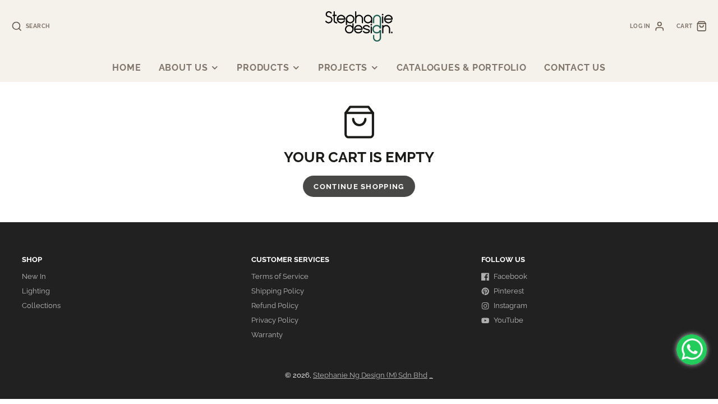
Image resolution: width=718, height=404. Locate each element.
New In (34, 276)
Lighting (36, 291)
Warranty (267, 334)
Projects (342, 67)
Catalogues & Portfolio (462, 67)
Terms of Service (280, 276)
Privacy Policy (274, 320)
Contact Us (575, 67)
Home (126, 67)
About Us (183, 67)
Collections (41, 305)
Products (263, 67)
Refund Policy (274, 305)
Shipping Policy (277, 291)
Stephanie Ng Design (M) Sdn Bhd (370, 375)
